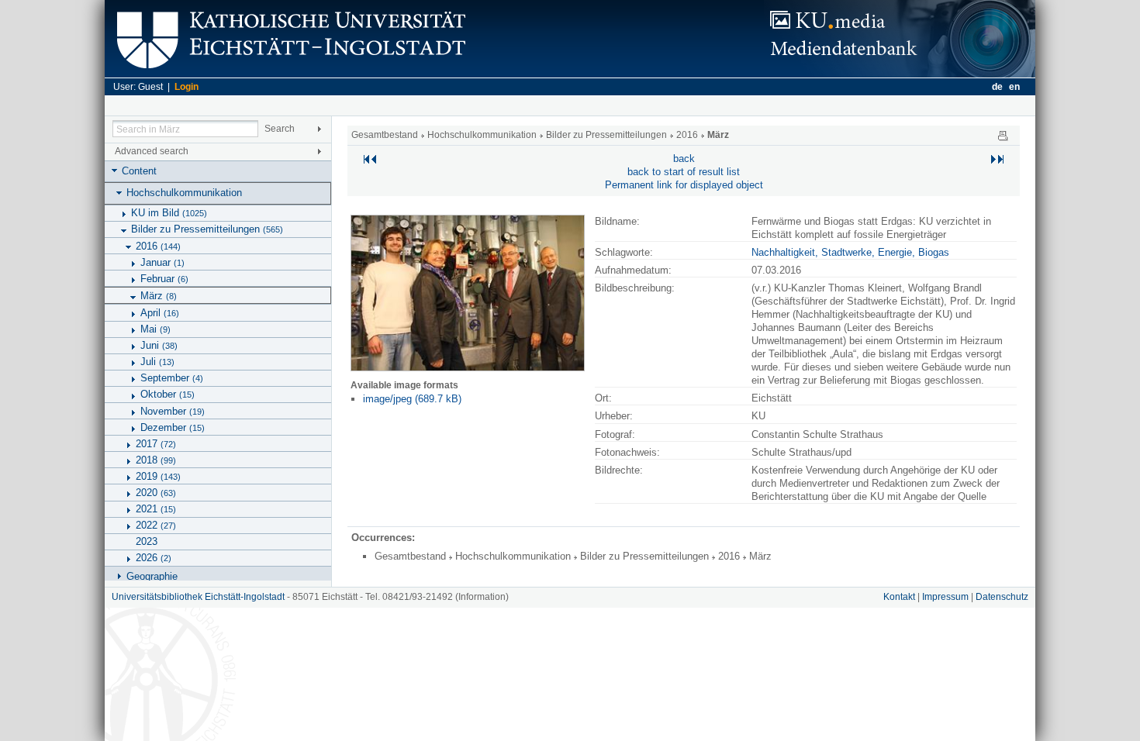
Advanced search (151, 151)
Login (186, 86)
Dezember (172, 427)
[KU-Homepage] (289, 74)
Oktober (167, 394)
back (684, 158)
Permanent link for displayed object (684, 185)
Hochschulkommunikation (184, 192)
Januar (162, 262)
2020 (156, 492)
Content (139, 171)
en (1014, 86)
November (172, 411)
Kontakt (899, 596)
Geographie (152, 576)
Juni (159, 345)
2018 (156, 460)
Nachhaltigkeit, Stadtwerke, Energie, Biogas (850, 252)
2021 (156, 509)
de (997, 86)
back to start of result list (683, 171)
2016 (158, 246)
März (158, 296)
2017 (156, 444)
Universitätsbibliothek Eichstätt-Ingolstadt (198, 596)
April (159, 313)
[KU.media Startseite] (899, 74)
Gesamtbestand (384, 135)
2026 (153, 558)
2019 (158, 476)
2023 (146, 541)
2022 (156, 525)
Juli (157, 361)
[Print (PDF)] (1003, 135)
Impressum (945, 596)
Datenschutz (1002, 596)
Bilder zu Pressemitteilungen (207, 229)
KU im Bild (169, 213)
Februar (164, 278)
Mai (155, 329)
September (171, 378)
